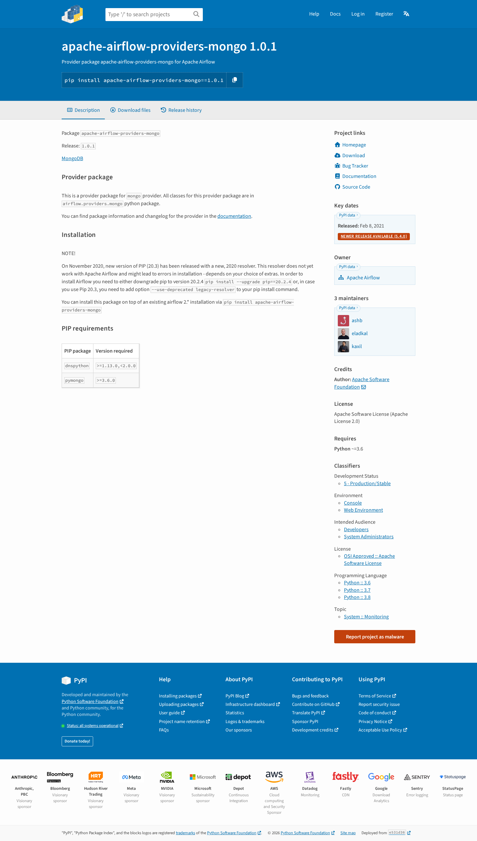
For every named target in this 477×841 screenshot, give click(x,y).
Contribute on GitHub (313, 704)
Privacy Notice (373, 721)
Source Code (356, 187)
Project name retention (182, 721)
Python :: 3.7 (357, 590)
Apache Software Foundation (361, 383)
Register (384, 14)
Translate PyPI (306, 712)
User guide (169, 712)
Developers (356, 529)
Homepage (354, 144)
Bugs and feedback (310, 696)
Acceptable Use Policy (380, 730)
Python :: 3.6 (357, 582)
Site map (348, 833)
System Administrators (369, 536)
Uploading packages (179, 704)
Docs (335, 14)
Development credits (312, 730)
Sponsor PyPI (305, 721)
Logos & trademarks (245, 721)
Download (353, 155)
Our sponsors (239, 730)
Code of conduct (375, 712)
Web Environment (363, 510)
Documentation (359, 176)
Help (314, 14)
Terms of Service (375, 696)
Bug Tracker (355, 165)
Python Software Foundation (90, 701)
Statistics (235, 712)
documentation (234, 216)
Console (353, 503)
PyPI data (347, 215)
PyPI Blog (235, 696)
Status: (92, 726)
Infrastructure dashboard (250, 704)
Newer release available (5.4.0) (374, 236)
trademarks (185, 833)
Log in (358, 14)
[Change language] (406, 14)
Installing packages (178, 696)
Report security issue (379, 704)
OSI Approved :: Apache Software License (369, 560)
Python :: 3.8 (357, 597)
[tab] (83, 110)
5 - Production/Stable (367, 483)
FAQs (164, 730)
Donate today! (77, 741)
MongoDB (72, 158)
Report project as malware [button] (375, 636)
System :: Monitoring (366, 616)
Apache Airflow (363, 277)
